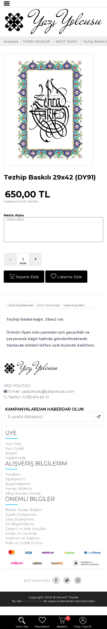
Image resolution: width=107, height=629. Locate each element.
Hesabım (13, 474)
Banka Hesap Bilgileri (23, 510)
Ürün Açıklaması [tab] (20, 305)
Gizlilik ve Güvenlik (21, 533)
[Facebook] (56, 580)
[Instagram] (78, 580)
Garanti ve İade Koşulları (25, 529)
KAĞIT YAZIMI (66, 41)
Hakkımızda (15, 458)
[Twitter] (67, 580)
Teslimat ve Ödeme (22, 538)
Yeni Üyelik (14, 448)
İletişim (11, 453)
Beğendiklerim (18, 484)
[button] (89, 58)
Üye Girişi (13, 444)
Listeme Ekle (69, 276)
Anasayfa (11, 41)
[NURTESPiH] (31, 368)
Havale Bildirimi (18, 488)
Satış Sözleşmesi (19, 519)
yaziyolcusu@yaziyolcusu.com (48, 391)
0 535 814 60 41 (36, 397)
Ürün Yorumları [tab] (48, 305)
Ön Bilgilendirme (19, 524)
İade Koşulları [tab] (74, 305)
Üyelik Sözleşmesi (20, 514)
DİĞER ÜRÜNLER (36, 41)
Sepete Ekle (27, 276)
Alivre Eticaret (32, 601)
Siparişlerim (15, 479)
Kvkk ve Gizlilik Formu (24, 543)
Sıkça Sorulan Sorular (23, 493)
